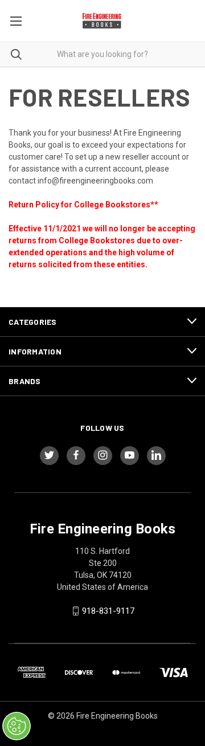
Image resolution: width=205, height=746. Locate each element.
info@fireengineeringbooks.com (95, 180)
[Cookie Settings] (16, 726)
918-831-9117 (108, 611)
